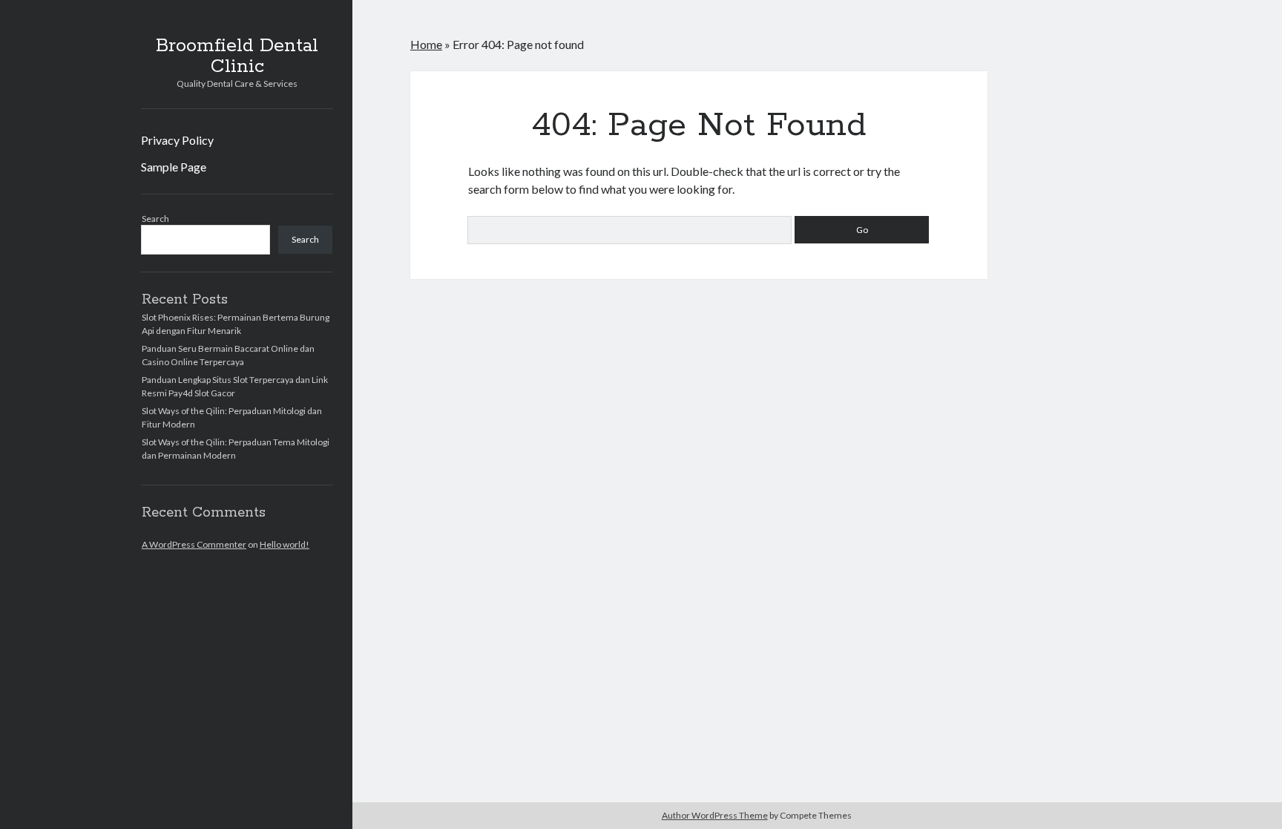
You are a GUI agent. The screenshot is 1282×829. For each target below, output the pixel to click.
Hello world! (284, 544)
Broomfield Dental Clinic (237, 56)
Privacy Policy (177, 140)
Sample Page (173, 167)
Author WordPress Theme (715, 815)
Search (155, 218)
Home (426, 44)
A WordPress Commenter (194, 544)
